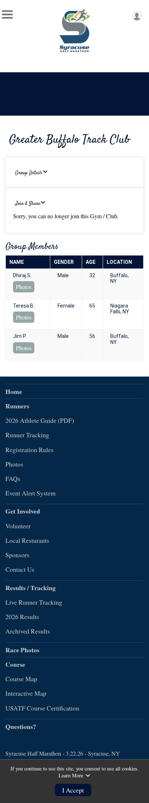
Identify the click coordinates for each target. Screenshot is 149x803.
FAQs (12, 478)
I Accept (73, 790)
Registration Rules (29, 449)
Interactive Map (25, 693)
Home (13, 391)
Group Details (28, 173)
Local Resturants (27, 540)
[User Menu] (137, 16)
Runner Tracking (27, 434)
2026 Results (22, 616)
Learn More (71, 775)
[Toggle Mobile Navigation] (7, 14)
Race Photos (22, 649)
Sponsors (17, 554)
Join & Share (27, 203)
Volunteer (18, 525)
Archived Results (27, 631)
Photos (23, 287)
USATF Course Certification (42, 708)
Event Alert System (30, 493)
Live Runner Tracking (33, 602)
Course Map (21, 678)
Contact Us (19, 569)
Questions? (20, 726)
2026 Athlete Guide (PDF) (39, 420)
